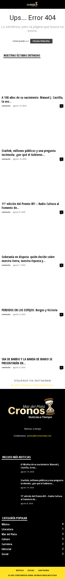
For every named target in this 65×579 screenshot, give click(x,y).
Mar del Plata (9, 534)
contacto (6, 105)
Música (6, 524)
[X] (33, 442)
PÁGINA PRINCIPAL (41, 41)
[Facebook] (19, 442)
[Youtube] (46, 442)
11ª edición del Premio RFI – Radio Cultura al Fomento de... (30, 206)
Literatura (7, 529)
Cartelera (7, 544)
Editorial (6, 549)
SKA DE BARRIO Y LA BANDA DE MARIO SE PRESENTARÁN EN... (27, 361)
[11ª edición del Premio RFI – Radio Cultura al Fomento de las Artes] (32, 184)
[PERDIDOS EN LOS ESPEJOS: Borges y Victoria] (32, 290)
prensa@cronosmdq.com (39, 436)
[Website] (39, 442)
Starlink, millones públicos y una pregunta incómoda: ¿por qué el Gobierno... (29, 153)
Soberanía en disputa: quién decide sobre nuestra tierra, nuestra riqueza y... (28, 259)
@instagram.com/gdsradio (32, 385)
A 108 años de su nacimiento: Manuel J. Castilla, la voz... (32, 99)
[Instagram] (26, 442)
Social (5, 554)
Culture (6, 539)
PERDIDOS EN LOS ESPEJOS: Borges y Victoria (29, 310)
